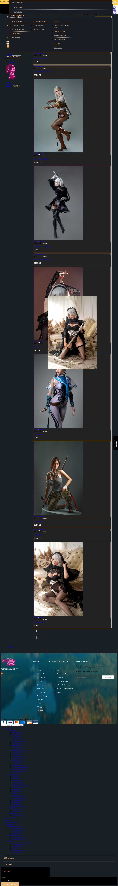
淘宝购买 (16, 56)
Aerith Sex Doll (17, 740)
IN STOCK (11, 808)
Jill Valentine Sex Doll (19, 751)
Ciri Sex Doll (16, 736)
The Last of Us (17, 800)
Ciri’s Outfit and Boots (41, 159)
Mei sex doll (16, 773)
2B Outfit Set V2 (39, 622)
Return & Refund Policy (65, 688)
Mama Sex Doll (17, 760)
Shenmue (15, 793)
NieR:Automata (17, 787)
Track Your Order (63, 681)
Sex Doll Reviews (60, 39)
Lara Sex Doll (16, 738)
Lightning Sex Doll (18, 756)
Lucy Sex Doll (16, 764)
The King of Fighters (19, 799)
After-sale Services (63, 685)
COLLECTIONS (13, 775)
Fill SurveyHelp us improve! (115, 443)
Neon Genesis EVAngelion (21, 786)
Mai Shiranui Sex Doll (19, 741)
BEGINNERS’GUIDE (14, 835)
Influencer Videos (18, 29)
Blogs (56, 21)
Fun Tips (57, 44)
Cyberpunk (15, 778)
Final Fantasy (16, 782)
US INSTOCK (16, 810)
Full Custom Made (18, 2)
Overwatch (15, 789)
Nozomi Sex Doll (18, 758)
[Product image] (58, 152)
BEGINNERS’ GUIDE (39, 21)
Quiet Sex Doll (17, 753)
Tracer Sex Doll (17, 749)
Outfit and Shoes (18, 815)
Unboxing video (38, 25)
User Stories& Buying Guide (61, 26)
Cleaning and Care (18, 839)
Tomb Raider (16, 804)
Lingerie (14, 817)
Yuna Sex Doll (16, 754)
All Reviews (16, 38)
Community (58, 48)
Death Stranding (17, 780)
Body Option (18, 12)
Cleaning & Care (38, 29)
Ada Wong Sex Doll (18, 745)
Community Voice (18, 25)
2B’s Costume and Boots (42, 246)
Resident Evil (16, 791)
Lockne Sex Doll (17, 762)
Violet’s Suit (38, 535)
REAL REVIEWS (17, 21)
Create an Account (10, 884)
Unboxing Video (17, 837)
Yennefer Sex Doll (18, 765)
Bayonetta (15, 776)
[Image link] (9, 670)
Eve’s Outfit (38, 434)
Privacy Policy (42, 696)
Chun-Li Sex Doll (18, 771)
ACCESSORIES (13, 813)
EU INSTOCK (16, 811)
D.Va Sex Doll (16, 747)
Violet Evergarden (18, 806)
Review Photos (17, 34)
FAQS (58, 670)
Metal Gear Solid (17, 784)
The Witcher (16, 802)
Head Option (18, 7)
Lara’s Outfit (38, 521)
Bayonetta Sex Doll (18, 769)
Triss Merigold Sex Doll (20, 767)
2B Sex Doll (16, 734)
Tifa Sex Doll (16, 732)
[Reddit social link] (2, 673)
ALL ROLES (12, 730)
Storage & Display (60, 35)
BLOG (10, 841)
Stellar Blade (16, 795)
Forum (59, 692)
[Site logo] (11, 80)
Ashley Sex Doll (17, 743)
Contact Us (41, 677)
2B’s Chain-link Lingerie (42, 259)
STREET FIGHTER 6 (18, 797)
